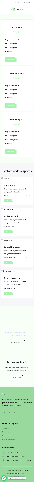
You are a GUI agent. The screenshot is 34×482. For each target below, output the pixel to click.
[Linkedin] (14, 412)
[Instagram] (9, 412)
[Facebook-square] (4, 412)
